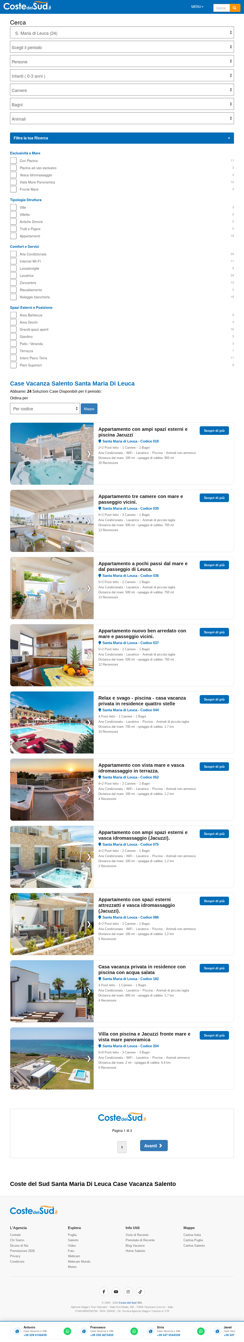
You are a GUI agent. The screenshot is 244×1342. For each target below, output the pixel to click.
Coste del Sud (128, 1302)
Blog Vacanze (135, 1245)
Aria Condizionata (33, 254)
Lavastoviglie (29, 268)
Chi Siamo (17, 1240)
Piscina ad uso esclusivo (38, 167)
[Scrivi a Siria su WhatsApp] (201, 1331)
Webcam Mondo (79, 1261)
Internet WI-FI (30, 261)
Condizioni (17, 1261)
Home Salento (135, 1251)
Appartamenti (30, 236)
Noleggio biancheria (35, 297)
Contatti (15, 1235)
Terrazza (26, 350)
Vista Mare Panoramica (37, 182)
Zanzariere (28, 282)
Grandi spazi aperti (34, 329)
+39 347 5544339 (168, 1335)
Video (72, 1245)
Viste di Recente (137, 1235)
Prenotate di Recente (140, 1240)
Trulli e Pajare (30, 228)
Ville (23, 207)
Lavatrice (27, 275)
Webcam (74, 1256)
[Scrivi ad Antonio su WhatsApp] (67, 1331)
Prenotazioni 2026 (22, 1251)
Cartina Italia (192, 1235)
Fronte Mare (29, 189)
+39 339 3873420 (101, 1335)
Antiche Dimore (31, 221)
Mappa (89, 408)
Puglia (72, 1235)
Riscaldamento (31, 289)
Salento (73, 1240)
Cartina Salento (194, 1245)
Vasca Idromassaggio (36, 175)
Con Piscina (29, 160)
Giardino (26, 336)
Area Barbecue (31, 315)
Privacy (15, 1256)
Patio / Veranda (31, 343)
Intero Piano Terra (33, 358)
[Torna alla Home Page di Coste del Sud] (33, 1213)
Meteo (72, 1267)
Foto (71, 1251)
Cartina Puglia (193, 1240)
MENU (196, 6)
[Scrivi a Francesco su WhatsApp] (134, 1331)
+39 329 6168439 (35, 1335)
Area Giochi (28, 322)
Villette (25, 214)
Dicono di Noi (19, 1245)
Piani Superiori (31, 365)
